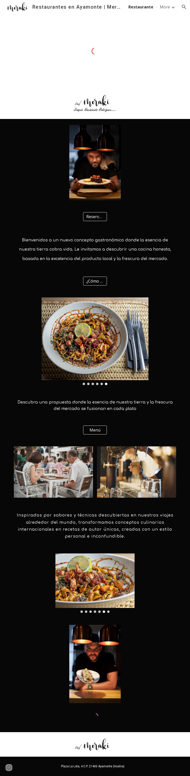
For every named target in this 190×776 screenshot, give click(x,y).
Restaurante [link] (140, 7)
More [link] (165, 7)
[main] (95, 249)
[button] (184, 7)
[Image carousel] (95, 341)
